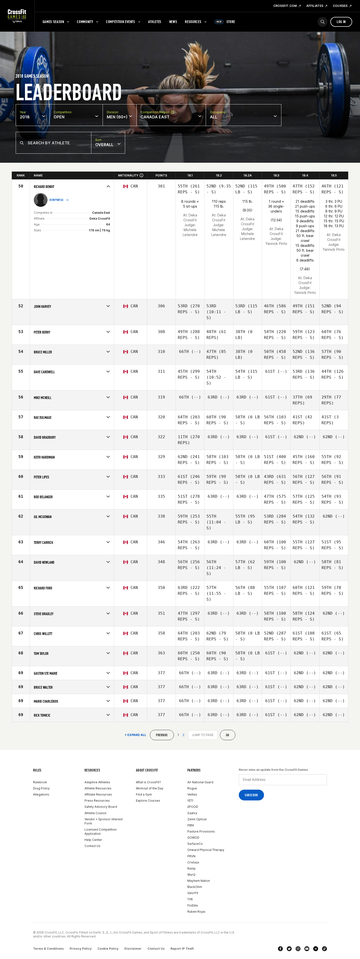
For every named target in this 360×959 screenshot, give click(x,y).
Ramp (191, 868)
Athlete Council (95, 813)
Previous (162, 735)
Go (227, 735)
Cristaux (193, 862)
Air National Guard (200, 782)
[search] (322, 22)
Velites (192, 794)
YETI (190, 800)
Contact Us (92, 846)
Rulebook (40, 782)
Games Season (53, 21)
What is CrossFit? (148, 782)
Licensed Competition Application (100, 831)
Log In (341, 21)
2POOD (192, 807)
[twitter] (289, 948)
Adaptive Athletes (97, 782)
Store (225, 21)
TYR (190, 899)
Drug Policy (41, 788)
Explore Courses (148, 800)
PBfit (190, 825)
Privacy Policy (81, 948)
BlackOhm (194, 887)
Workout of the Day (149, 788)
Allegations (41, 794)
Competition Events (120, 21)
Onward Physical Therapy (205, 850)
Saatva (192, 813)
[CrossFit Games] (17, 16)
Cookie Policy (108, 948)
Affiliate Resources (98, 794)
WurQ (191, 874)
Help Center (93, 840)
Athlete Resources (97, 788)
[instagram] (298, 948)
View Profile (56, 200)
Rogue (192, 788)
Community (85, 21)
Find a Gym (144, 794)
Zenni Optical (196, 819)
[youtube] (306, 948)
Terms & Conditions (48, 948)
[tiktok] (324, 948)
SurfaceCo (195, 844)
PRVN (191, 856)
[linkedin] (315, 948)
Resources (193, 21)
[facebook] (280, 948)
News (173, 21)
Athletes (154, 21)
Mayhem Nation (198, 881)
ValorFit (192, 893)
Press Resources (97, 800)
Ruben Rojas (196, 911)
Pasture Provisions (201, 831)
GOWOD (193, 837)
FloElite (192, 905)
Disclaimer (133, 948)
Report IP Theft (182, 948)
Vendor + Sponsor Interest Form (103, 821)
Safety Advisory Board (100, 807)
